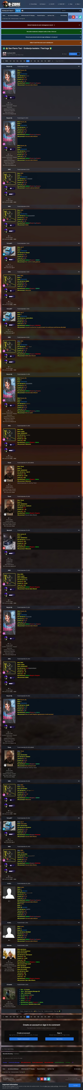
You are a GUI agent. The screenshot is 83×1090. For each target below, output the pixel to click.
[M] (26, 579)
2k (10, 199)
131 (45, 61)
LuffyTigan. (28, 790)
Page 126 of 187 (60, 61)
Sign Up (18, 10)
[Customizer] (22, 10)
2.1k (10, 102)
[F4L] (27, 178)
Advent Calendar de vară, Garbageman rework (40, 25)
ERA (13, 970)
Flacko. (21, 1011)
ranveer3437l (31, 215)
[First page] (3, 61)
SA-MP (52, 4)
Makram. (9, 945)
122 (14, 61)
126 (28, 61)
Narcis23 (9, 530)
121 (10, 61)
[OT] (31, 995)
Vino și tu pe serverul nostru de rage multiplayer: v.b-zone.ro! (41, 37)
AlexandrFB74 (29, 383)
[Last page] (52, 61)
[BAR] (27, 668)
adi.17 (13, 267)
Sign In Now (59, 1039)
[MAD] (32, 790)
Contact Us (18, 1079)
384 (10, 1002)
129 (38, 61)
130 (42, 61)
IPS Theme (5, 1078)
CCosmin (9, 984)
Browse (43, 4)
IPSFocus (11, 1078)
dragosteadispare (32, 668)
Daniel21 (30, 178)
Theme (4, 1079)
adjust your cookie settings (51, 1086)
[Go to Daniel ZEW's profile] (4, 54)
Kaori (30, 346)
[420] (27, 215)
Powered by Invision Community (72, 1079)
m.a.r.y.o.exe (28, 616)
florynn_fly (13, 113)
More (78, 4)
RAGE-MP (61, 4)
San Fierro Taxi (19, 54)
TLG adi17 (9, 243)
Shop (71, 4)
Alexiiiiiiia (28, 435)
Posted (22, 66)
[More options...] (78, 66)
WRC (9, 169)
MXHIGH (28, 151)
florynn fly (9, 66)
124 (21, 61)
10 (10, 484)
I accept (75, 1085)
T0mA (9, 462)
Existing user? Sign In (8, 10)
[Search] (80, 10)
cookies (13, 1086)
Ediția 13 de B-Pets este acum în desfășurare (41, 42)
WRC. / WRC (13, 202)
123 (17, 61)
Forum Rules (34, 4)
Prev (6, 61)
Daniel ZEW (12, 53)
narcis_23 (13, 566)
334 (10, 558)
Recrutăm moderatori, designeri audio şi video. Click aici (41, 31)
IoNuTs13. (28, 403)
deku (33, 995)
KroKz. (9, 883)
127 (31, 61)
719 (10, 264)
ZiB (27, 127)
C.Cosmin (13, 1006)
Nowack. (28, 539)
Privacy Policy (11, 1079)
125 (24, 61)
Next (49, 61)
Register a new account (23, 1039)
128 (35, 61)
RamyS (27, 75)
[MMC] (27, 346)
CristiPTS (28, 909)
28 (10, 961)
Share (65, 54)
